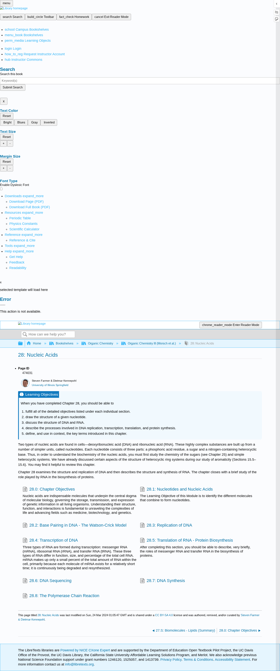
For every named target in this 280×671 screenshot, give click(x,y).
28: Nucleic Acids (48, 615)
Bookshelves (64, 343)
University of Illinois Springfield (50, 385)
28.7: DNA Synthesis (166, 580)
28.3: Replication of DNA (169, 525)
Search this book (11, 74)
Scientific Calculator (24, 229)
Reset (7, 116)
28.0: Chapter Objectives (52, 489)
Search (25, 334)
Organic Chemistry (100, 343)
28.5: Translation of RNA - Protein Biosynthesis (190, 540)
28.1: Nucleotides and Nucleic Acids (180, 489)
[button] (16, 262)
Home (37, 343)
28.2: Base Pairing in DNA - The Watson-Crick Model (77, 525)
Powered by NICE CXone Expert (85, 650)
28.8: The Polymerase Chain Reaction (64, 595)
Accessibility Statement (232, 659)
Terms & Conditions (198, 659)
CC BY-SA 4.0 (164, 615)
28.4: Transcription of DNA (53, 540)
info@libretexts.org (79, 664)
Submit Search (13, 87)
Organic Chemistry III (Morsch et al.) (152, 343)
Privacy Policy (171, 659)
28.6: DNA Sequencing (50, 580)
